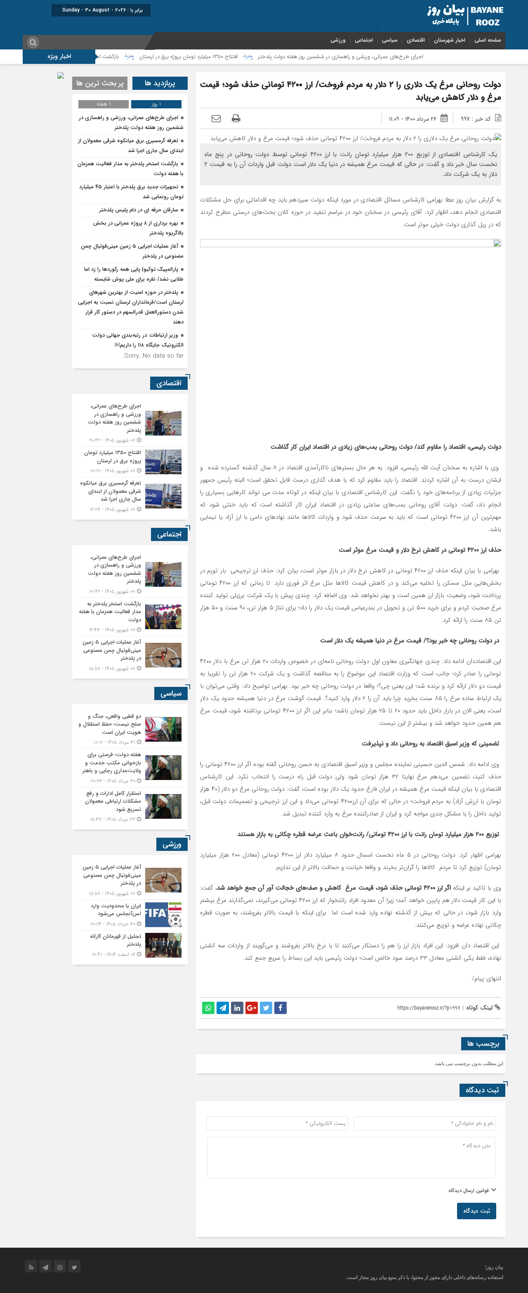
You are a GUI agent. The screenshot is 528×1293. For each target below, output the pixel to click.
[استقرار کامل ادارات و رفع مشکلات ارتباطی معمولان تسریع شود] (130, 805)
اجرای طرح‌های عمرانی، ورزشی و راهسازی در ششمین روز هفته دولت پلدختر (374, 56)
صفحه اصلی (487, 40)
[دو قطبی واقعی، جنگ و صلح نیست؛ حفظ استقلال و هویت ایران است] (130, 729)
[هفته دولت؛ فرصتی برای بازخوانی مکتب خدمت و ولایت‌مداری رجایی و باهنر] (130, 768)
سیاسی (390, 40)
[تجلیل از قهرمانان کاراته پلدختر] (130, 944)
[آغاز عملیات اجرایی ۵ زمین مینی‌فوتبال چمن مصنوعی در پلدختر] (130, 654)
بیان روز (378, 1277)
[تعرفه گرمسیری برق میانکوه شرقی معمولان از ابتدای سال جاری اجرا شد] (130, 495)
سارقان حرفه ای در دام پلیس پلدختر (138, 210)
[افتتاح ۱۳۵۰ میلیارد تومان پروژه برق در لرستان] (130, 462)
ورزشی (338, 40)
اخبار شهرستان (449, 40)
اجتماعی (364, 40)
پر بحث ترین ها (100, 83)
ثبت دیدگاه (476, 1211)
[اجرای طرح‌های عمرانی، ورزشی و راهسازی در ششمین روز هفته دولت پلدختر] (130, 423)
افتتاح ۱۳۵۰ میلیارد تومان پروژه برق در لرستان (221, 56)
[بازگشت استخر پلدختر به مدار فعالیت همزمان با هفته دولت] (130, 617)
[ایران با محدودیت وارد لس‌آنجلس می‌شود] (130, 915)
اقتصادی (416, 40)
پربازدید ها (160, 83)
